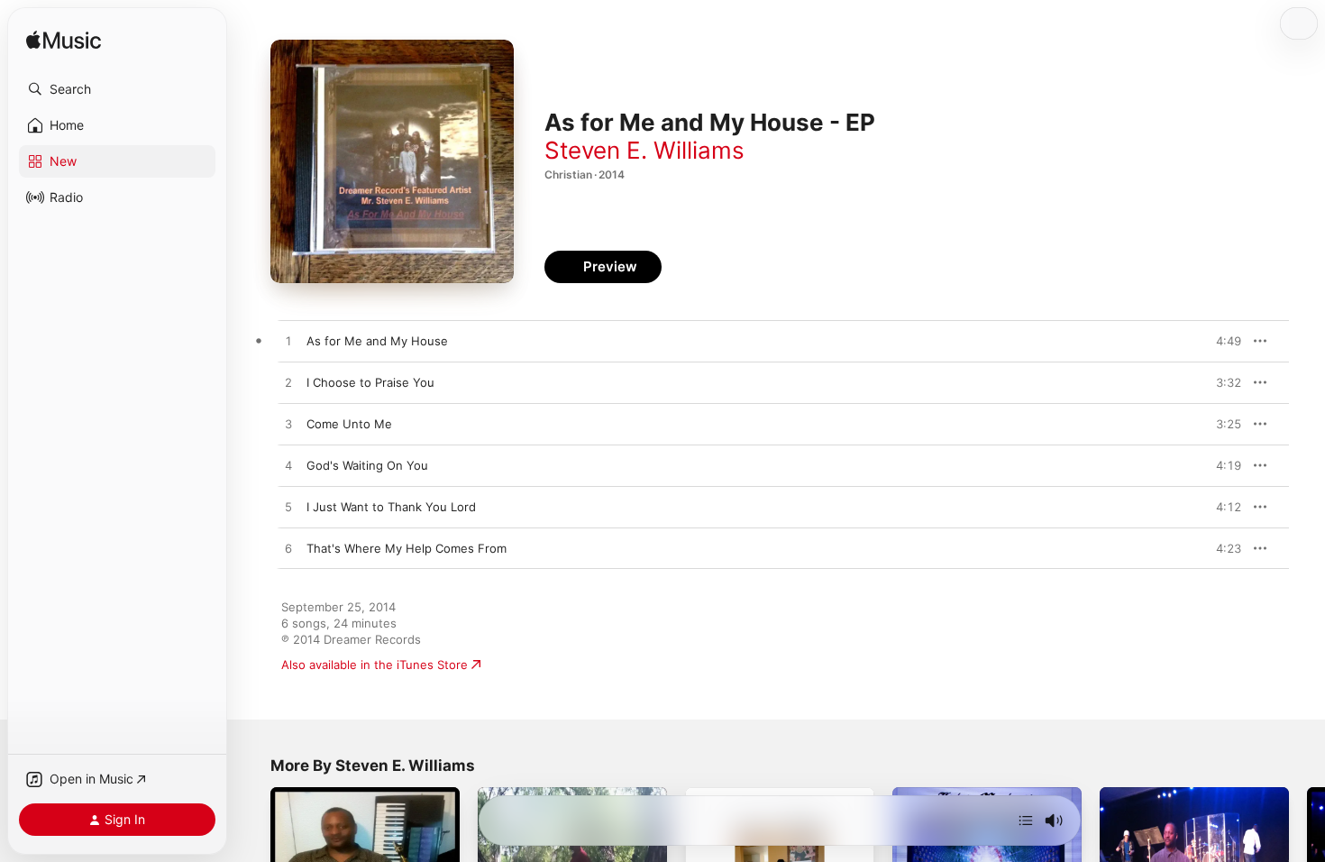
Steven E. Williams (644, 150)
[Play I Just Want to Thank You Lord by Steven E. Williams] (288, 508)
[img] (63, 41)
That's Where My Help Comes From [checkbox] (406, 548)
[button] (117, 89)
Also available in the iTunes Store (374, 664)
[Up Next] (1026, 820)
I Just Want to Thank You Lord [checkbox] (391, 507)
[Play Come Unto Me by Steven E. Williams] (288, 425)
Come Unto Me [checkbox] (349, 424)
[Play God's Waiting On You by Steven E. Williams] (288, 466)
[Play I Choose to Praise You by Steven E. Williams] (288, 383)
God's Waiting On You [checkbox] (367, 465)
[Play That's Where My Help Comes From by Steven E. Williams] (288, 549)
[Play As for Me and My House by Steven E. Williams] (288, 342)
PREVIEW (1221, 340)
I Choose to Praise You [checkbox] (370, 382)
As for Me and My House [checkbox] (377, 341)
